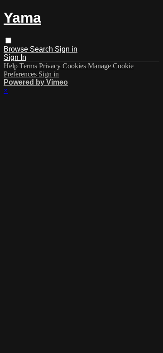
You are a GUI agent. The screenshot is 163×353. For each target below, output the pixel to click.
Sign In (15, 57)
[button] (8, 40)
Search (42, 49)
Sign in (66, 49)
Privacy (50, 66)
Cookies (75, 66)
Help (11, 66)
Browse (17, 49)
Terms (29, 66)
